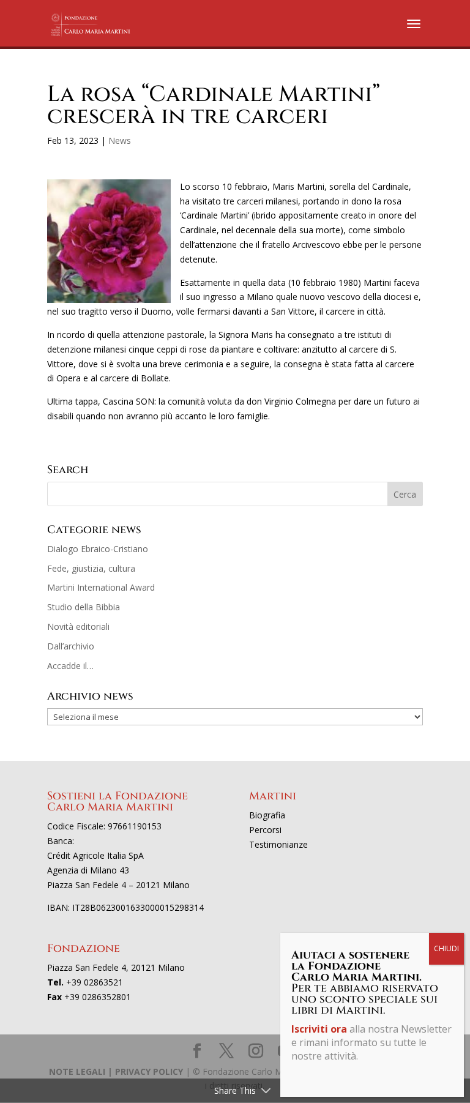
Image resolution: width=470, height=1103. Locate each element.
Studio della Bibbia (83, 607)
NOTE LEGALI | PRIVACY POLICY (116, 1071)
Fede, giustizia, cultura (91, 568)
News (119, 140)
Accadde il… (70, 665)
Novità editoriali (78, 626)
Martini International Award (101, 587)
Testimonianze (278, 844)
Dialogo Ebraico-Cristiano (97, 549)
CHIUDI (446, 948)
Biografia (267, 815)
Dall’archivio (70, 646)
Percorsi (265, 830)
